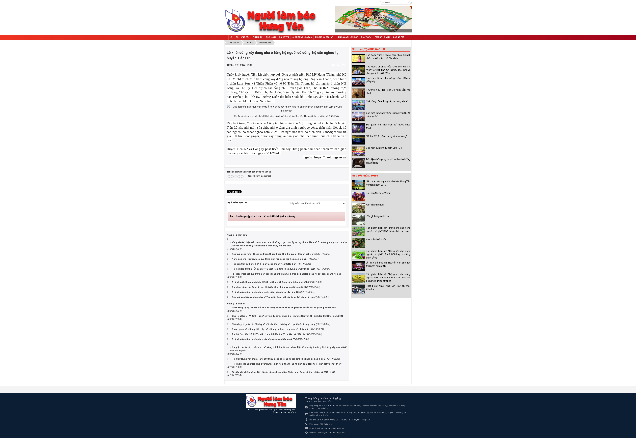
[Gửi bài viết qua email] (334, 64)
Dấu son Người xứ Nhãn (378, 193)
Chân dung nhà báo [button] (302, 37)
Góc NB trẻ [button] (398, 37)
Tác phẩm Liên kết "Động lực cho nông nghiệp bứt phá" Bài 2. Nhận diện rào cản (388, 230)
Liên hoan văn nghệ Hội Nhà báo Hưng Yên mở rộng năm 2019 (388, 183)
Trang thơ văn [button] (382, 37)
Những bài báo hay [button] (324, 37)
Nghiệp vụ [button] (284, 37)
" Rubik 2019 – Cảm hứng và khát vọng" (386, 136)
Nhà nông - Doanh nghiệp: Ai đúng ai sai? (387, 101)
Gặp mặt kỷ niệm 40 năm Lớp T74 (384, 147)
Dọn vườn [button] (366, 37)
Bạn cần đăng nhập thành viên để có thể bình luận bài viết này (262, 216)
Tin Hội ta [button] (257, 37)
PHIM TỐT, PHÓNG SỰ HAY (365, 175)
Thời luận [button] (271, 37)
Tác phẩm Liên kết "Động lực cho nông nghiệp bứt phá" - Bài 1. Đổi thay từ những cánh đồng (388, 254)
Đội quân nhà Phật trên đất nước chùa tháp (388, 126)
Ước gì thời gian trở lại (377, 216)
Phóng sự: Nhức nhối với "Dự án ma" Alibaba (388, 288)
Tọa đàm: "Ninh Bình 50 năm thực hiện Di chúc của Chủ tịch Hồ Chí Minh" (388, 57)
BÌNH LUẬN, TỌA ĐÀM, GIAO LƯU (368, 49)
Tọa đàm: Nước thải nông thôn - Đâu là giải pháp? (388, 80)
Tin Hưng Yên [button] (242, 37)
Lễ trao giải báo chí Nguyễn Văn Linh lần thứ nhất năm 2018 (388, 264)
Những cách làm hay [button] (347, 37)
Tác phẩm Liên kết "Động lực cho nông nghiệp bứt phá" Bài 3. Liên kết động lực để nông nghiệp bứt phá (388, 277)
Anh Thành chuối (375, 204)
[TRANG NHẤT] (231, 37)
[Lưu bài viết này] (343, 64)
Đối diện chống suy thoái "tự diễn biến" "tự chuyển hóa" (388, 161)
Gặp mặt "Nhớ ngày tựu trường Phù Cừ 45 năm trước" (388, 115)
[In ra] (339, 64)
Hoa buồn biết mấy (376, 239)
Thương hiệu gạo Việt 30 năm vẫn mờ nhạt (388, 91)
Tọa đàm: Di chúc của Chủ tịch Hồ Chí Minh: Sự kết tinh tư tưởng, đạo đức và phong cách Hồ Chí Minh (388, 70)
